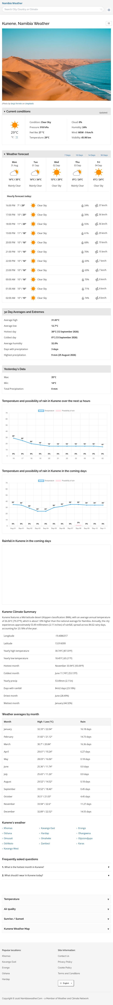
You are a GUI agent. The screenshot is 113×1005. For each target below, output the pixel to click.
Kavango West (11, 848)
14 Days (91, 155)
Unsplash (29, 103)
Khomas (8, 828)
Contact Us (63, 956)
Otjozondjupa (85, 838)
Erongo (82, 828)
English (66, 983)
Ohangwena (84, 833)
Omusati (8, 838)
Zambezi (45, 843)
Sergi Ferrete (16, 103)
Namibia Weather (12, 3)
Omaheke (46, 838)
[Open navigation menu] (109, 10)
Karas (81, 843)
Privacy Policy (65, 962)
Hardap (45, 833)
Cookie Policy (65, 967)
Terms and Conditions (69, 973)
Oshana (8, 833)
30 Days (104, 155)
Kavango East (48, 828)
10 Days (79, 155)
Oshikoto (8, 843)
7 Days (67, 155)
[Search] (101, 9)
